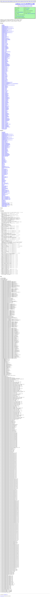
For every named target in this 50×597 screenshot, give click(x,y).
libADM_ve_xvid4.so (4, 91)
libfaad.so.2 (3, 179)
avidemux (3, 24)
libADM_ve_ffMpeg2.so (5, 86)
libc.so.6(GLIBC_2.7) (4, 174)
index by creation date (21, 1)
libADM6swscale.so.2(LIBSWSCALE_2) (7, 32)
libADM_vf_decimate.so (5, 101)
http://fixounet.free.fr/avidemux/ (20, 16)
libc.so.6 (3, 168)
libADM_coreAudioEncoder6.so (6, 54)
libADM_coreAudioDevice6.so (6, 143)
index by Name (26, 1)
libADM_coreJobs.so (4, 58)
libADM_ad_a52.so (4, 34)
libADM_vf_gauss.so (4, 105)
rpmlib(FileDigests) (4, 203)
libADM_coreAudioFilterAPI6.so (6, 55)
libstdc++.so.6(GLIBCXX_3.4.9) (6, 199)
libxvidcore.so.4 (4, 202)
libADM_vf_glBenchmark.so (5, 106)
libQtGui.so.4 (3, 159)
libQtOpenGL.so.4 (4, 160)
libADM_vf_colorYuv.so (5, 99)
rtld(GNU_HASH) (4, 205)
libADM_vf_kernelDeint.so (5, 108)
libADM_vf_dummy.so (5, 103)
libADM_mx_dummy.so (5, 75)
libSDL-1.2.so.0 (4, 162)
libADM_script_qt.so (4, 81)
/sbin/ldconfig (3, 132)
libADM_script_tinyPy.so (5, 84)
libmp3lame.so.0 (4, 187)
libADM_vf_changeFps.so (5, 97)
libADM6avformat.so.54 (5, 27)
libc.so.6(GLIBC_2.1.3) (5, 170)
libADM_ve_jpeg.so (4, 88)
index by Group (5, 1)
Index (1, 1)
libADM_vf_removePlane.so (5, 116)
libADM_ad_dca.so (4, 35)
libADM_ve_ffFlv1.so (4, 85)
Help (31, 1)
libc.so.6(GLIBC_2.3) (4, 172)
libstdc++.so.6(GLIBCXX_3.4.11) (6, 198)
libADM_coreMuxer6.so (5, 59)
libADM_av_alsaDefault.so (5, 48)
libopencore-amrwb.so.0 (5, 188)
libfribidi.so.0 (3, 181)
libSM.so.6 (3, 163)
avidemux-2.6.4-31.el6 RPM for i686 (25, 4)
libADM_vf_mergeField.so (5, 113)
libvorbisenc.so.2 (4, 200)
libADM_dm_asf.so (4, 66)
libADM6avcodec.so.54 (5, 26)
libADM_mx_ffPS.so (4, 76)
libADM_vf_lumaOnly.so (5, 111)
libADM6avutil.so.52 (4, 136)
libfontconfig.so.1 (4, 180)
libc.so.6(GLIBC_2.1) (4, 169)
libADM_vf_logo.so (4, 110)
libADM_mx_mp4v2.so (5, 79)
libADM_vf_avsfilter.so (5, 96)
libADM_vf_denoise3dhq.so (5, 102)
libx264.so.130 (4, 201)
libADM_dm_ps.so (4, 72)
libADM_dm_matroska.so (5, 68)
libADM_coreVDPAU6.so (5, 63)
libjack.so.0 (3, 184)
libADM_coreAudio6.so (5, 142)
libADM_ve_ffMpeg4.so (5, 87)
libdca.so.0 (3, 175)
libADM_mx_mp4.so (4, 78)
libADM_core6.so (4, 52)
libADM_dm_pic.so (4, 71)
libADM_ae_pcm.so (4, 45)
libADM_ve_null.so (4, 89)
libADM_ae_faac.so (4, 41)
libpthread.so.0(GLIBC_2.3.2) (5, 191)
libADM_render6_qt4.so (5, 80)
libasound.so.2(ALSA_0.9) (5, 166)
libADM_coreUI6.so (4, 62)
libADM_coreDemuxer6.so (5, 145)
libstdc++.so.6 (3, 195)
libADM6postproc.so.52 (5, 30)
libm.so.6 (3, 185)
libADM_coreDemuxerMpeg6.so (6, 56)
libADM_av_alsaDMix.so (5, 47)
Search (34, 1)
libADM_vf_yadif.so (4, 128)
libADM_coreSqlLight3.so (5, 61)
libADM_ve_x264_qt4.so (5, 90)
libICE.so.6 (3, 158)
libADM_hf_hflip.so (4, 73)
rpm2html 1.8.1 (6, 594)
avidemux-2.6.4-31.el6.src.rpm (31, 13)
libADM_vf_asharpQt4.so (5, 95)
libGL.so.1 (3, 156)
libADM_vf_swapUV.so (5, 123)
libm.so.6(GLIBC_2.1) (5, 186)
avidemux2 (3, 25)
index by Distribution (10, 1)
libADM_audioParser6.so (5, 46)
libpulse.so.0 (3, 193)
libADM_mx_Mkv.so (4, 74)
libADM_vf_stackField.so (5, 122)
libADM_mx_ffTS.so (4, 77)
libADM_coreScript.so (5, 60)
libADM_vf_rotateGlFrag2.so (5, 118)
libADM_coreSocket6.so (5, 150)
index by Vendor (15, 1)
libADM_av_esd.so (4, 49)
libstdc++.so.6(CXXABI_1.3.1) (6, 197)
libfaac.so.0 (3, 178)
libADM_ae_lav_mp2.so (5, 44)
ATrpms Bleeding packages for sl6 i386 (26, 5)
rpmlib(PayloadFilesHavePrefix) (6, 204)
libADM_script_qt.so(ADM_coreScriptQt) (7, 82)
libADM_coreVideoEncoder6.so (6, 65)
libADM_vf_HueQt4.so (5, 94)
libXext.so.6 (3, 164)
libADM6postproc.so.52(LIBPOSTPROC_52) (7, 31)
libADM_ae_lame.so (4, 42)
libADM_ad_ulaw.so (4, 40)
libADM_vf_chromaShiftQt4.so (6, 98)
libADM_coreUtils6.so (5, 152)
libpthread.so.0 (4, 189)
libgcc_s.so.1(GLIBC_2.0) (5, 183)
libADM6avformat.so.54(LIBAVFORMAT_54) (8, 28)
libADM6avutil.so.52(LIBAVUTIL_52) (7, 29)
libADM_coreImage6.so (5, 57)
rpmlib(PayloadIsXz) (4, 206)
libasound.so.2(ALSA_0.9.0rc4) (6, 167)
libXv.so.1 (3, 165)
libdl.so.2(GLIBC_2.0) (5, 176)
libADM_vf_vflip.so (4, 127)
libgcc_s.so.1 (3, 182)
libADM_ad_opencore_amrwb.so (6, 39)
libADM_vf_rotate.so (4, 117)
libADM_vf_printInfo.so (5, 115)
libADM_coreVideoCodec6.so (5, 64)
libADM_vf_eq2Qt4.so (5, 104)
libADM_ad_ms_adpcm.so (5, 38)
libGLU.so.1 (3, 157)
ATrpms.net (27, 9)
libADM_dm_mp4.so (4, 69)
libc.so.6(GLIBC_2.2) (4, 171)
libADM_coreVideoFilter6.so (5, 155)
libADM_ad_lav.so (4, 37)
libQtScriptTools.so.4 (4, 161)
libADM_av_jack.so (4, 50)
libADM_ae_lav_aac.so (5, 43)
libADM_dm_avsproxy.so (5, 67)
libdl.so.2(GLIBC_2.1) (5, 177)
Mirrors (30, 1)
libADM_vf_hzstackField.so (5, 107)
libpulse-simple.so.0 (4, 192)
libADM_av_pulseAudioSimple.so (6, 51)
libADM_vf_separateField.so (5, 120)
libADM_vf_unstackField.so (5, 125)
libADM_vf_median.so (5, 112)
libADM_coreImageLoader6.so (6, 147)
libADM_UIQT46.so (4, 33)
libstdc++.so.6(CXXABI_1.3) (5, 196)
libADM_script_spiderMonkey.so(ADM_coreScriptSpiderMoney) (10, 83)
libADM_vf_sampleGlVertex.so (6, 119)
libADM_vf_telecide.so (5, 124)
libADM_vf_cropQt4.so (5, 100)
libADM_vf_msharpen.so (5, 114)
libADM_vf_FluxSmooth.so (5, 93)
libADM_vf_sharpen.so (5, 121)
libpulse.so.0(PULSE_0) (5, 194)
